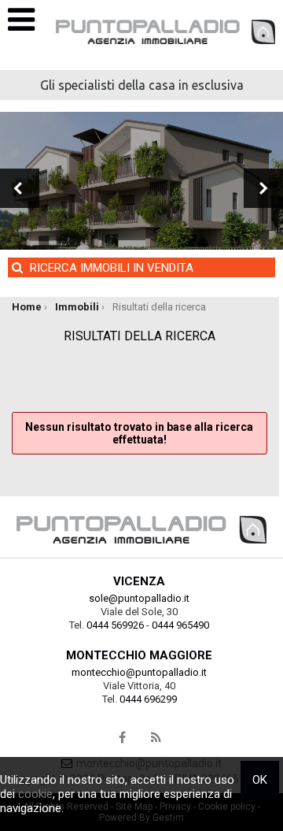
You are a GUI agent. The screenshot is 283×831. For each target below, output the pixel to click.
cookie (35, 794)
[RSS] (156, 738)
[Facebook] (122, 738)
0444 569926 (115, 625)
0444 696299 (148, 699)
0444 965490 (180, 625)
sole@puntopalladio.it (139, 598)
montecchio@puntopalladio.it (139, 672)
